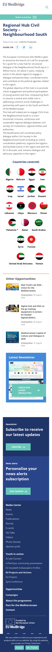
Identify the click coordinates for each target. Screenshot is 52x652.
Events (9, 514)
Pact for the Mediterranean (21, 605)
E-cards (10, 528)
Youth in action (15, 554)
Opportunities (14, 589)
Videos (9, 537)
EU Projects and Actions (18, 572)
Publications (12, 518)
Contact (10, 609)
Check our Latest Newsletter (24, 390)
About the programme (18, 600)
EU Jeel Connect (13, 558)
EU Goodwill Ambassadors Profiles (23, 567)
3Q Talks (10, 532)
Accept (19, 648)
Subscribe (16, 446)
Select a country (23, 17)
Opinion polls (13, 546)
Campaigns (12, 594)
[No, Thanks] (48, 642)
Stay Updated (16, 491)
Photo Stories (13, 541)
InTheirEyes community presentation (24, 563)
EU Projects (11, 577)
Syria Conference (14, 581)
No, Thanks (32, 648)
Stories (9, 523)
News (9, 509)
